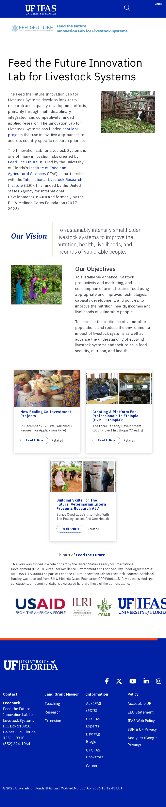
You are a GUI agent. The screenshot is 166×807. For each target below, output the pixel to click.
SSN (131, 729)
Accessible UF (139, 703)
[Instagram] (159, 680)
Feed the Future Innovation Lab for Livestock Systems (18, 714)
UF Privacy (148, 729)
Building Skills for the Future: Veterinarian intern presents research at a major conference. (81, 506)
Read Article (34, 440)
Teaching (52, 703)
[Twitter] (119, 680)
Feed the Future (90, 554)
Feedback (11, 702)
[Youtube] (133, 680)
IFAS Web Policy (141, 720)
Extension (53, 720)
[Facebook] (107, 680)
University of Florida (30, 788)
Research (53, 712)
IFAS (49, 788)
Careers (92, 765)
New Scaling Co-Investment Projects (45, 413)
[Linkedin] (147, 680)
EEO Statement (141, 712)
